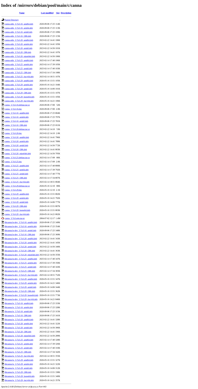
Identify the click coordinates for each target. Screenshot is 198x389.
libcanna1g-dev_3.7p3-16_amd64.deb (21, 222)
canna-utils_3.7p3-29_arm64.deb (19, 85)
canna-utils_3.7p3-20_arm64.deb (19, 44)
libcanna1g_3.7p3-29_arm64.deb (19, 364)
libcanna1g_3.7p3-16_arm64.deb (19, 307)
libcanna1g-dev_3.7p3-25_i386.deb (20, 271)
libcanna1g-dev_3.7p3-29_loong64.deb (21, 295)
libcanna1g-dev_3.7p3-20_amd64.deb (21, 238)
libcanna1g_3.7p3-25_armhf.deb (18, 348)
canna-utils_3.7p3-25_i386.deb (18, 72)
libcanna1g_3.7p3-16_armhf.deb (18, 311)
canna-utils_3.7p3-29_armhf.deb (18, 89)
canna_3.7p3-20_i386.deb (16, 149)
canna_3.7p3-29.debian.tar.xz (17, 186)
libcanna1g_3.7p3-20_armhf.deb (18, 328)
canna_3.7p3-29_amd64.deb (17, 194)
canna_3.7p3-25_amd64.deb (17, 166)
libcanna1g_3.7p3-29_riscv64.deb (19, 380)
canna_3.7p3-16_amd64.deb (17, 113)
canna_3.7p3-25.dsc (13, 161)
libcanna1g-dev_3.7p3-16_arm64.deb (21, 226)
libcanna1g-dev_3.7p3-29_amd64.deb (21, 279)
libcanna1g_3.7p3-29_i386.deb (18, 372)
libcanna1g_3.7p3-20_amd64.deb (19, 319)
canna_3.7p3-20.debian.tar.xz (17, 129)
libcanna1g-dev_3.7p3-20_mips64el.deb (22, 255)
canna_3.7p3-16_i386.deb (16, 125)
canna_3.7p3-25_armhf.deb (16, 174)
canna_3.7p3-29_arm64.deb (17, 198)
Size (58, 13)
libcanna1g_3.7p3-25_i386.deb (18, 352)
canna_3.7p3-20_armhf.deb (16, 145)
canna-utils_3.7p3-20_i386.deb (18, 52)
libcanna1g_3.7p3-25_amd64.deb (19, 340)
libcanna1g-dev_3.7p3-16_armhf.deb (20, 230)
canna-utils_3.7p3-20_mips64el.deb (20, 56)
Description (66, 13)
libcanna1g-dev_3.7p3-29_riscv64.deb (21, 299)
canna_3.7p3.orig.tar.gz (15, 218)
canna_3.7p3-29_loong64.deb (17, 210)
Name (22, 13)
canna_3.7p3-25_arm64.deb (17, 170)
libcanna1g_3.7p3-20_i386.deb (18, 332)
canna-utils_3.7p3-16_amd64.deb (19, 24)
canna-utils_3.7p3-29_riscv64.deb (19, 101)
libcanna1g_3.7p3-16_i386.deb (18, 315)
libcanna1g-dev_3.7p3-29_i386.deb (20, 291)
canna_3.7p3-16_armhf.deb (16, 121)
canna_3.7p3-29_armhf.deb (16, 202)
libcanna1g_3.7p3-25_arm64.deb (19, 344)
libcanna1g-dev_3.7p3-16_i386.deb (20, 234)
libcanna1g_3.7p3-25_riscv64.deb (19, 356)
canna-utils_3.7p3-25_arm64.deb (19, 64)
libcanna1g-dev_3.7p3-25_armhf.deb (20, 267)
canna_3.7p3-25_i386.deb (16, 178)
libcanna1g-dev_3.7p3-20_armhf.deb (20, 247)
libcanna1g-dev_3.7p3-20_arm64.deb (21, 242)
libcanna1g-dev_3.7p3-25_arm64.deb (21, 263)
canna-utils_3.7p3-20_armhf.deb (18, 48)
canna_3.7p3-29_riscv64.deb (17, 214)
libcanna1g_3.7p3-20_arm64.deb (19, 323)
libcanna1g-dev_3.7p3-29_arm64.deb (21, 283)
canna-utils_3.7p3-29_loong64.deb (19, 97)
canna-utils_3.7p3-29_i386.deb (18, 93)
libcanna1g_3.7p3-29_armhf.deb (18, 368)
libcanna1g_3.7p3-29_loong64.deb (19, 376)
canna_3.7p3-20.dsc (13, 133)
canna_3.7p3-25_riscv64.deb (17, 182)
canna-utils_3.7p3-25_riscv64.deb (19, 76)
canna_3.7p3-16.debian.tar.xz (17, 105)
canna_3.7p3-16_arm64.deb (17, 117)
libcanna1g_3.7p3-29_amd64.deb (19, 360)
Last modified (47, 13)
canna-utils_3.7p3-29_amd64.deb (19, 81)
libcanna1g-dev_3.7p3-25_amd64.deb (21, 259)
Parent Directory (12, 20)
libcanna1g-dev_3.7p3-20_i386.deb (20, 251)
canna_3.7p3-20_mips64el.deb (18, 153)
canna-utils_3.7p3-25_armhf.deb (18, 68)
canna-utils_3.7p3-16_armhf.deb (18, 32)
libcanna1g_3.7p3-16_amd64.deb (19, 303)
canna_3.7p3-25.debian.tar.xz (17, 157)
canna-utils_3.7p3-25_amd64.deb (19, 60)
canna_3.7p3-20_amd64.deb (17, 137)
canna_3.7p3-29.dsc (13, 190)
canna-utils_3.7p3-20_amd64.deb (19, 40)
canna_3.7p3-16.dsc (13, 109)
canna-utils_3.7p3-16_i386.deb (18, 36)
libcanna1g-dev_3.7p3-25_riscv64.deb (21, 275)
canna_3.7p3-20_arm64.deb (17, 141)
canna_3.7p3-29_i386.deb (16, 206)
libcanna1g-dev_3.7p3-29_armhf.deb (20, 287)
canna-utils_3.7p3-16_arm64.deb (19, 28)
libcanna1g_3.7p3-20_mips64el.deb (20, 336)
